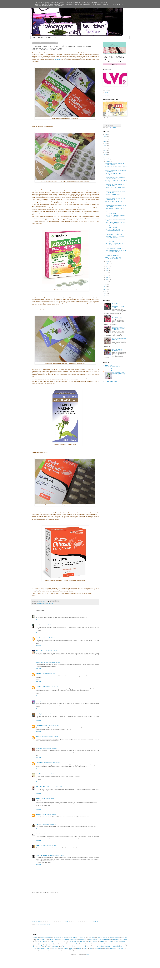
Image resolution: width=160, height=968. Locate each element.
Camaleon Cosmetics (114, 937)
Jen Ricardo (39, 845)
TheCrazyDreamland (41, 701)
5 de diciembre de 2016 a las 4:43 (49, 845)
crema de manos (115, 939)
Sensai (60, 948)
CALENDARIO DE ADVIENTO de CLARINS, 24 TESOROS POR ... (113, 202)
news (122, 945)
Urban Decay (53, 950)
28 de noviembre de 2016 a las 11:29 (49, 686)
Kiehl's (83, 943)
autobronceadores (57, 937)
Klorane (89, 943)
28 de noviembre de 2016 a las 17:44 (50, 736)
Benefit (99, 937)
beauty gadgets (92, 937)
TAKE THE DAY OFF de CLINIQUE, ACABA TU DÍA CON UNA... (114, 244)
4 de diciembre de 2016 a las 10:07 (49, 824)
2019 (105, 150)
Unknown (38, 686)
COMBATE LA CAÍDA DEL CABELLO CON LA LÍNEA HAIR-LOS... (116, 181)
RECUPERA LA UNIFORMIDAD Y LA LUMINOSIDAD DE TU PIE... (114, 195)
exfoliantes (122, 941)
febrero (107, 279)
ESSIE (89, 941)
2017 (105, 154)
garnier (40, 943)
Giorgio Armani (54, 943)
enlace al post (35, 590)
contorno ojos (82, 939)
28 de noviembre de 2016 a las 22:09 (52, 762)
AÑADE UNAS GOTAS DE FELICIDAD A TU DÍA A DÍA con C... (115, 212)
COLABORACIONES (51, 37)
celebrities (124, 937)
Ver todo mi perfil (106, 95)
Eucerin (110, 941)
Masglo (82, 945)
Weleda (65, 950)
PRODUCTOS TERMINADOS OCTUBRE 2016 (115, 219)
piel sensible (84, 946)
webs (60, 950)
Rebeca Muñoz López (41, 787)
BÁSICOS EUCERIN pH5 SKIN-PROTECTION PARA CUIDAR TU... (114, 230)
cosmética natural (104, 939)
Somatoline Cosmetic (98, 948)
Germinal (47, 943)
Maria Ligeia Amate (40, 714)
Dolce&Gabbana (73, 941)
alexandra (38, 673)
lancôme (108, 943)
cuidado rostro (55, 941)
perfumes (55, 946)
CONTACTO (41, 37)
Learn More (116, 4)
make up (39, 945)
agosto (107, 266)
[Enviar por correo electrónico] (51, 601)
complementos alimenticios (47, 603)
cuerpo (124, 939)
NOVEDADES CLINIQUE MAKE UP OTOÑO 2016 (114, 174)
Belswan (38, 651)
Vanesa (106, 92)
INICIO (33, 37)
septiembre (108, 263)
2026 (105, 134)
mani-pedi (49, 945)
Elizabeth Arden (81, 941)
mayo (107, 272)
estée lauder (95, 941)
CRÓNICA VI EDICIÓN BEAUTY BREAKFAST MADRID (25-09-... (114, 258)
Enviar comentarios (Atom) (44, 924)
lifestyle (114, 943)
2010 (105, 296)
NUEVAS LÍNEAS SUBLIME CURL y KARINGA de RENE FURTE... (114, 209)
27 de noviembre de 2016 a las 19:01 (50, 625)
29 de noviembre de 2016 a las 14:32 (47, 798)
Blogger (88, 954)
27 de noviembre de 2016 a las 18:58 (48, 615)
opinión (39, 946)
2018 (105, 152)
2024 (105, 139)
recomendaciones (117, 946)
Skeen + (91, 948)
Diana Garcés (39, 834)
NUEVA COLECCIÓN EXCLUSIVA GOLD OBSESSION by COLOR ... (115, 223)
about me (42, 937)
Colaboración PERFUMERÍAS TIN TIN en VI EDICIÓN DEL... (115, 191)
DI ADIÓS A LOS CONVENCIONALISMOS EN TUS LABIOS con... (116, 226)
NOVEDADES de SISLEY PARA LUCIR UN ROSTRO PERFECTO (115, 163)
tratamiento (35, 950)
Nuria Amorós (39, 638)
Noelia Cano (39, 625)
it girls (77, 943)
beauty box (82, 937)
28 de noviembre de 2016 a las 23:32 (53, 774)
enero (107, 281)
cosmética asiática (93, 939)
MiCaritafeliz (39, 748)
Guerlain (71, 943)
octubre (107, 261)
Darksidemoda (39, 762)
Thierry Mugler (121, 948)
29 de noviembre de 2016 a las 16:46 (48, 814)
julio (107, 268)
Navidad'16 (108, 945)
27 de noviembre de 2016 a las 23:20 (49, 673)
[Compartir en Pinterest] (58, 601)
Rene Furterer (41, 948)
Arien (37, 798)
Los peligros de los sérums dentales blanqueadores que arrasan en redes (112, 367)
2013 (105, 289)
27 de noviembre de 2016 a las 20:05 (52, 662)
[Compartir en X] (55, 601)
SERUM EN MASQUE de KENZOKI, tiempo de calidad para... (115, 170)
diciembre (108, 159)
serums (72, 948)
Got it (124, 4)
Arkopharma (58, 59)
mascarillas (75, 945)
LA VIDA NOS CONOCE (111, 381)
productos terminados (94, 946)
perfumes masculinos (66, 946)
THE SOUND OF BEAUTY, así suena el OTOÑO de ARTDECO (114, 237)
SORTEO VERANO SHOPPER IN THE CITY (119, 338)
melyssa (38, 814)
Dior (66, 941)
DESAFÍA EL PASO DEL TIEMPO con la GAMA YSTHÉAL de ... (115, 188)
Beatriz (37, 615)
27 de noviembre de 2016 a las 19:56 (49, 650)
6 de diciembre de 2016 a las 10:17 (56, 855)
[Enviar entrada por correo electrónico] (48, 601)
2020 (105, 148)
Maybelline (88, 945)
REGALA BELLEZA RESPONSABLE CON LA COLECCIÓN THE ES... (115, 251)
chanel (38, 939)
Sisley (85, 948)
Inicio (66, 921)
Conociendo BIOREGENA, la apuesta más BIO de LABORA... (116, 205)
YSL (70, 950)
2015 (105, 284)
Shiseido (79, 948)
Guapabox (63, 943)
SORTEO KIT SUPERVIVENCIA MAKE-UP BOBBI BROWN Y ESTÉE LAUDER (119, 305)
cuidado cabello (42, 941)
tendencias (112, 948)
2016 (105, 157)
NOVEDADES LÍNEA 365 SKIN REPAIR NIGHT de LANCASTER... (115, 216)
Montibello (96, 945)
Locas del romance (40, 774)
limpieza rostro (123, 943)
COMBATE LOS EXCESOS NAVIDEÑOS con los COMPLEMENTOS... (115, 177)
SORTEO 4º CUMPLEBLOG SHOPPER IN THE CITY (118, 316)
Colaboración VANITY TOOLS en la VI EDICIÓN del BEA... (114, 184)
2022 (105, 143)
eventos (116, 941)
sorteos (105, 948)
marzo (107, 277)
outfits (45, 946)
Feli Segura (38, 824)
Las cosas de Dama (109, 370)
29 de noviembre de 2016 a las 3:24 (54, 787)
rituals (48, 948)
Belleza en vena (108, 365)
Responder (38, 619)
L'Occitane (96, 943)
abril (107, 275)
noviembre (108, 161)
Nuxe (34, 946)
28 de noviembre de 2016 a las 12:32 (54, 714)
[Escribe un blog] (53, 601)
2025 (105, 136)
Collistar (57, 939)
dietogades (38, 736)
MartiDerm (57, 945)
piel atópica (76, 946)
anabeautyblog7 (40, 662)
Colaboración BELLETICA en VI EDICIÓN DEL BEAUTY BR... (115, 198)
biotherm (105, 937)
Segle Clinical (54, 948)
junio (107, 270)
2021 (105, 145)
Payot (50, 946)
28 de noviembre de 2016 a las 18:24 (51, 748)
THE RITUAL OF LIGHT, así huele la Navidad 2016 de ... (115, 167)
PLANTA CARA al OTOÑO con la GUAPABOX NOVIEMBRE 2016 (113, 233)
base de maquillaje (73, 937)
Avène (65, 937)
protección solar (105, 946)
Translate (114, 127)
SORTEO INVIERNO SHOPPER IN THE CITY (117, 349)
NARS (102, 945)
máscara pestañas (66, 945)
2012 (105, 291)
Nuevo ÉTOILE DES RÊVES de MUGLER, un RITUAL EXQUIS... (116, 240)
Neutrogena (116, 945)
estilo (102, 941)
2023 (105, 141)
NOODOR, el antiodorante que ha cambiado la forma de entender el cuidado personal (118, 373)
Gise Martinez (39, 725)
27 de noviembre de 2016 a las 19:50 (51, 638)
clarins (43, 939)
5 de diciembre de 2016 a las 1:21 (50, 834)
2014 (105, 286)
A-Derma (35, 937)
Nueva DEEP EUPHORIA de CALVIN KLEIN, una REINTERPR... (114, 254)
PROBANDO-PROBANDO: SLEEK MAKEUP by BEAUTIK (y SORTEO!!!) (119, 328)
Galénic (35, 943)
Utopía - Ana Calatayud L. (42, 855)
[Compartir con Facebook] (56, 601)
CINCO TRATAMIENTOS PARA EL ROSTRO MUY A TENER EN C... (114, 247)
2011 (105, 293)
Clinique (51, 939)
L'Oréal (102, 943)
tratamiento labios (44, 950)
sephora (66, 948)
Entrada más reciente (36, 921)
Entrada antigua (95, 921)
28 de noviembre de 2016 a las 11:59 (55, 701)
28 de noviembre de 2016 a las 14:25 (51, 725)
